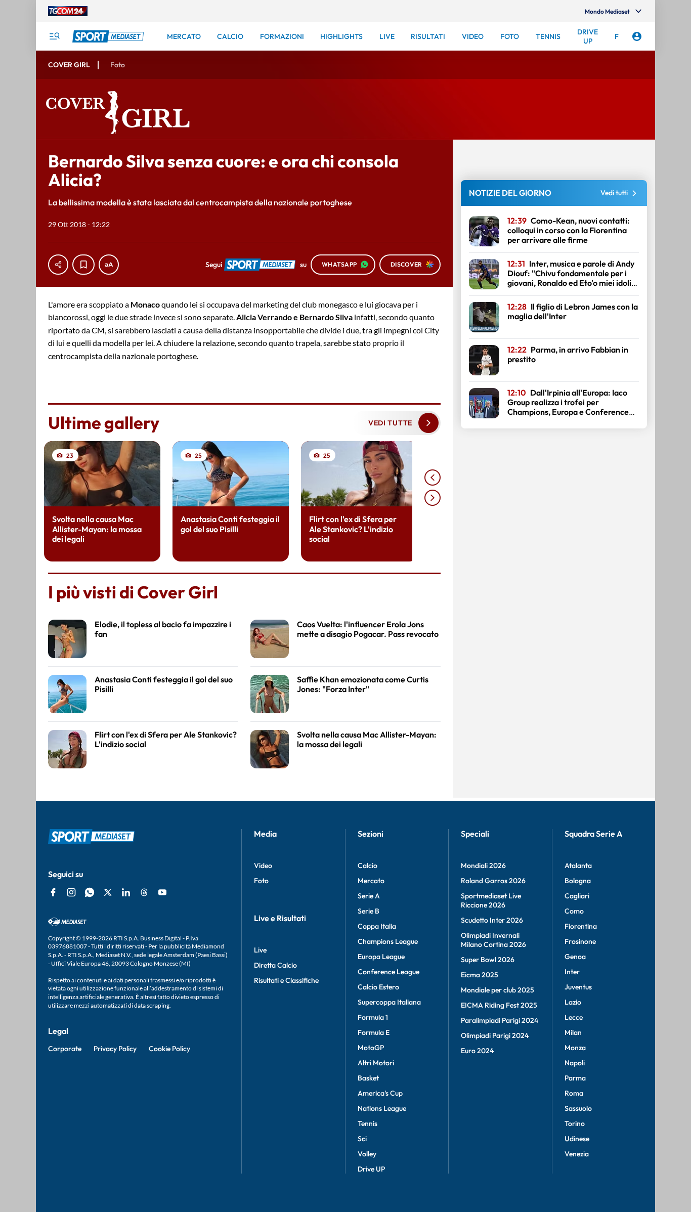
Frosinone (580, 941)
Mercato (371, 880)
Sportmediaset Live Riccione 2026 (491, 900)
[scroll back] (432, 477)
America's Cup (380, 1093)
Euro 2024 (477, 1050)
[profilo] (637, 36)
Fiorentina (581, 926)
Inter (572, 971)
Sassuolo (578, 1108)
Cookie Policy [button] (169, 1048)
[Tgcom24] (68, 11)
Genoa (575, 956)
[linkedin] (126, 892)
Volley (367, 1153)
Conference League (388, 971)
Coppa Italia (377, 926)
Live (260, 950)
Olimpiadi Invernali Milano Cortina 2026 (493, 940)
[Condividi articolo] (58, 264)
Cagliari (577, 895)
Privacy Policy (115, 1048)
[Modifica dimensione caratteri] (109, 264)
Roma (574, 1093)
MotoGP (371, 1047)
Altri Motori (376, 1062)
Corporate (64, 1048)
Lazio (573, 1002)
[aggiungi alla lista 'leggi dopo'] (83, 264)
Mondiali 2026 (483, 865)
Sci (362, 1138)
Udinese (577, 1138)
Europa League (381, 956)
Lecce (574, 1017)
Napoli (575, 1062)
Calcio (367, 865)
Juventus (578, 986)
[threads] (144, 892)
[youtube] (162, 892)
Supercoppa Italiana (389, 1002)
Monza (575, 1047)
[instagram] (71, 892)
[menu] (54, 36)
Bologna (578, 880)
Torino (575, 1123)
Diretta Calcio (275, 965)
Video (263, 865)
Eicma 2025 (479, 974)
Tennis (367, 1123)
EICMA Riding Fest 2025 (499, 1005)
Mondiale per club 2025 (497, 989)
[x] (108, 892)
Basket (368, 1078)
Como (574, 911)
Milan (573, 1032)
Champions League (388, 941)
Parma (575, 1078)
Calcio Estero (378, 986)
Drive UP (371, 1169)
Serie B (368, 911)
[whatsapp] (89, 892)
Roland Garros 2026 (493, 880)
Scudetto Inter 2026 (492, 920)
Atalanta (578, 865)
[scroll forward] (432, 498)
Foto (261, 880)
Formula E (374, 1032)
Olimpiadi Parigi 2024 (495, 1035)
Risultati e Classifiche (286, 980)
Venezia (577, 1153)
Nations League (382, 1108)
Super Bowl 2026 (487, 959)
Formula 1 (373, 1017)
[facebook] (53, 892)
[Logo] (109, 36)
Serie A (369, 895)
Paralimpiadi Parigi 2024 (499, 1020)
